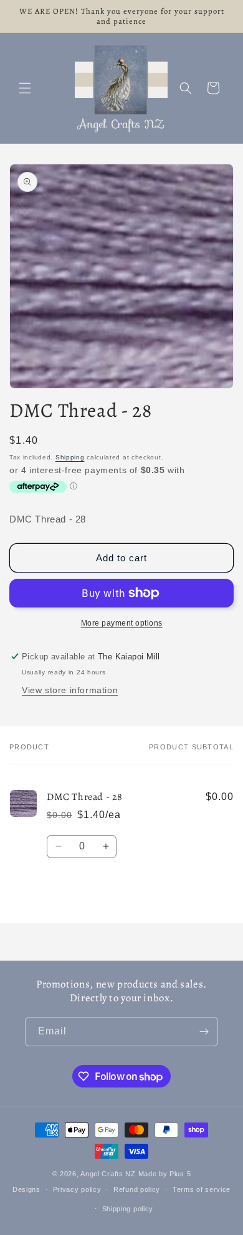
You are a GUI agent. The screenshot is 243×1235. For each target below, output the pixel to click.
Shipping (70, 457)
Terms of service (202, 1189)
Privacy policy (77, 1189)
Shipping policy (128, 1208)
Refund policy (136, 1189)
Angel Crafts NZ (108, 1174)
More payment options (122, 623)
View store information (70, 690)
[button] (25, 88)
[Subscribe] (203, 1031)
